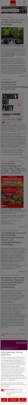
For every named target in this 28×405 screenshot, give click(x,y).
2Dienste (8, 395)
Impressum (6, 386)
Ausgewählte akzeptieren (13, 399)
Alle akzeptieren (23, 399)
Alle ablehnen (4, 399)
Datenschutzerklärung (6, 384)
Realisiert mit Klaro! (22, 403)
